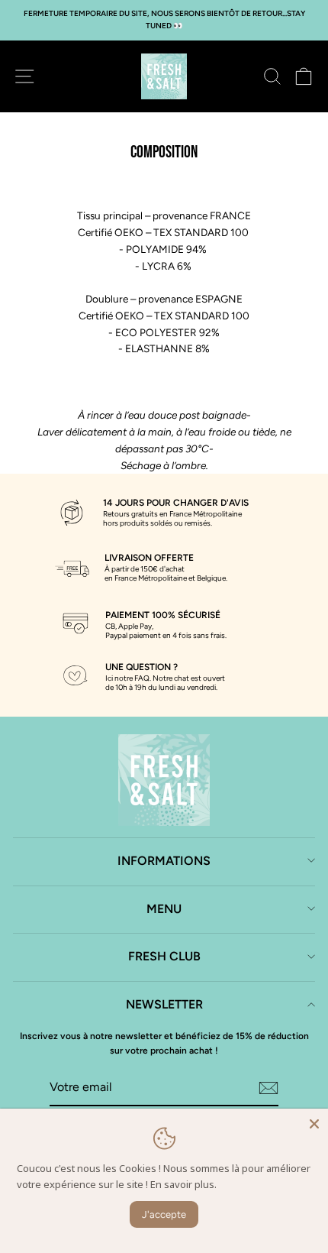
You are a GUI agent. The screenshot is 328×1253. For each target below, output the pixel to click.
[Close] (314, 1122)
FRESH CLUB (164, 956)
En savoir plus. (183, 1184)
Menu (164, 909)
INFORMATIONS (164, 860)
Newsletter (164, 1004)
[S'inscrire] (268, 1088)
